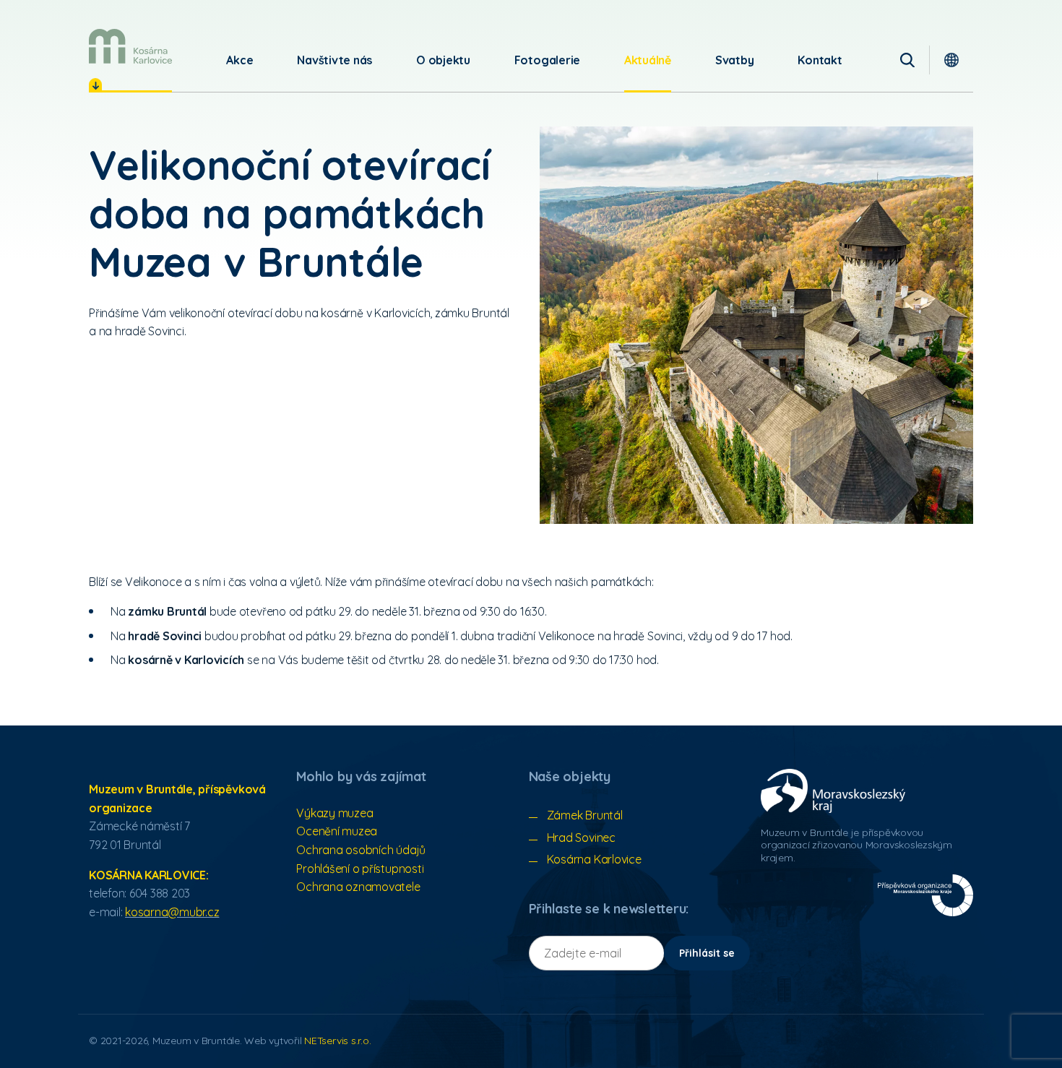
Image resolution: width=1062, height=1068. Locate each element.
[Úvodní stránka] (130, 46)
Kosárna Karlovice (594, 859)
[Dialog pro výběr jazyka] (951, 60)
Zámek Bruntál (585, 815)
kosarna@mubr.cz (172, 912)
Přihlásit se (707, 953)
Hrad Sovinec (581, 837)
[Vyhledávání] (907, 60)
